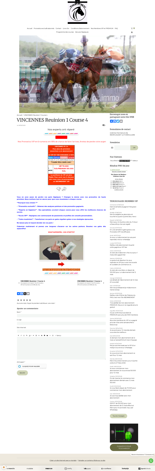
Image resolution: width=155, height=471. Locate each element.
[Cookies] (4, 467)
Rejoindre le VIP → (77, 243)
